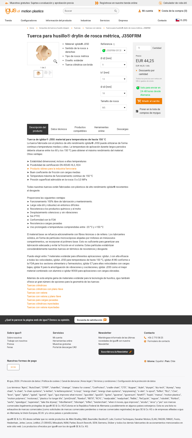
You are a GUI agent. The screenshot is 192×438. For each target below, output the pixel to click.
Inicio (32, 28)
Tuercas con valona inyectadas (43, 307)
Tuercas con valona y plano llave (44, 296)
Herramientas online (101, 129)
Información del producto (59, 20)
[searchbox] (89, 11)
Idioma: (155, 361)
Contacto (162, 20)
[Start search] (115, 11)
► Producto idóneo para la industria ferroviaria (51, 168)
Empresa (123, 20)
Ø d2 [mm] (106, 58)
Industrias (86, 20)
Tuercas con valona (93, 28)
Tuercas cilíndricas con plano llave (45, 289)
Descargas (122, 129)
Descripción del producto (37, 129)
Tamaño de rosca (110, 101)
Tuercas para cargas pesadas (42, 300)
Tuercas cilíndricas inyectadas (43, 303)
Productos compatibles (80, 129)
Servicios (105, 20)
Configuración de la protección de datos (137, 381)
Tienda (8, 20)
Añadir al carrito (148, 102)
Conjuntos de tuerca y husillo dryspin (54, 28)
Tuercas (77, 28)
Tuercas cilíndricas (37, 285)
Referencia (106, 44)
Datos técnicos (59, 129)
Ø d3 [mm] (106, 86)
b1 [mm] (105, 72)
